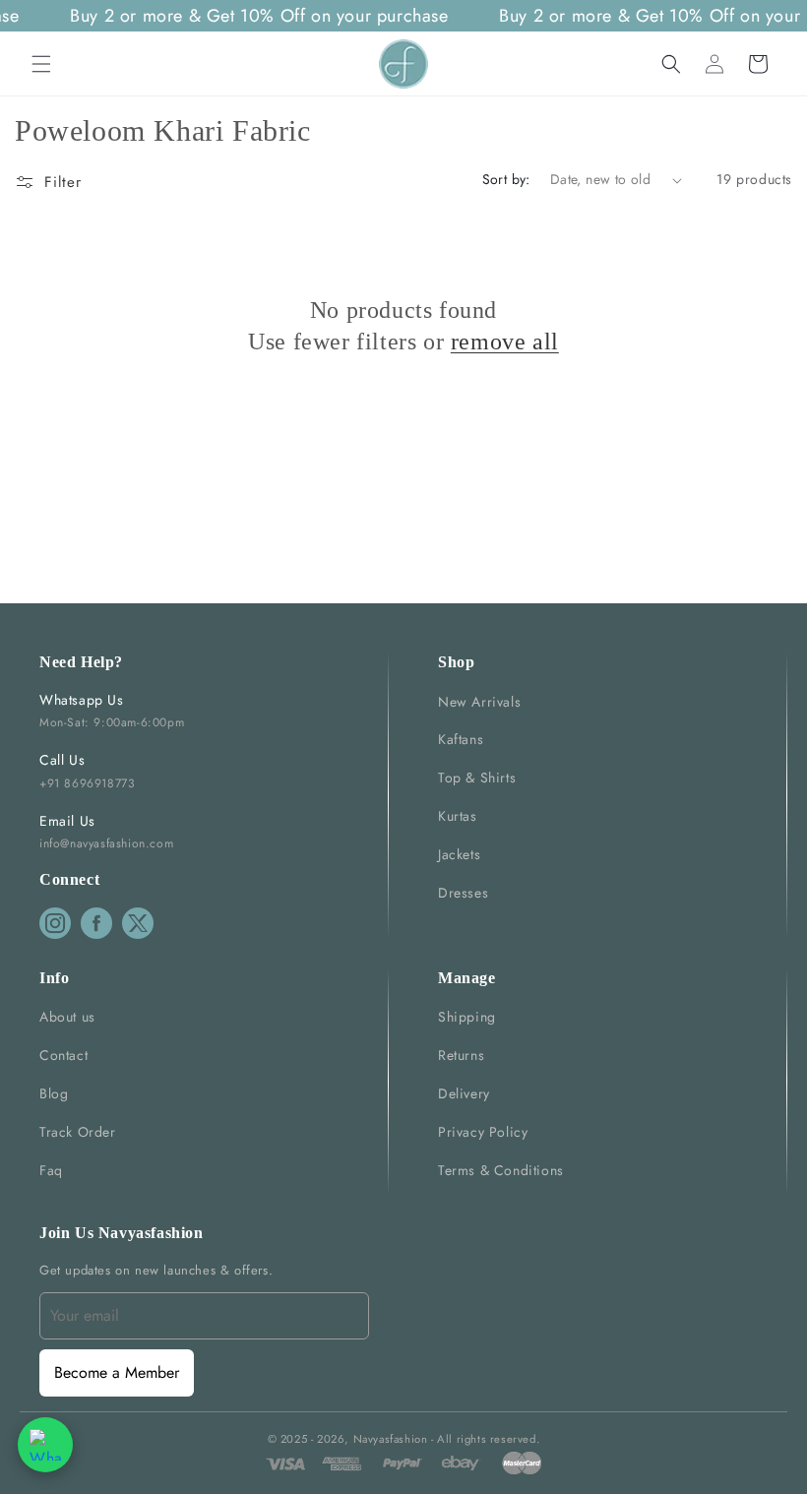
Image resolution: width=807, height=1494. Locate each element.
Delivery (464, 1093)
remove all (505, 341)
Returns (461, 1055)
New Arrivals (479, 702)
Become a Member (116, 1372)
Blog (53, 1093)
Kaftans (460, 739)
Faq (51, 1170)
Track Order (77, 1132)
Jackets (459, 854)
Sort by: (506, 179)
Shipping (467, 1017)
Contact (63, 1055)
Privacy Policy (483, 1132)
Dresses (463, 893)
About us (67, 1017)
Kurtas (457, 816)
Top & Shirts (477, 777)
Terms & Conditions (501, 1170)
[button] (41, 64)
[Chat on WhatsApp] (45, 1444)
